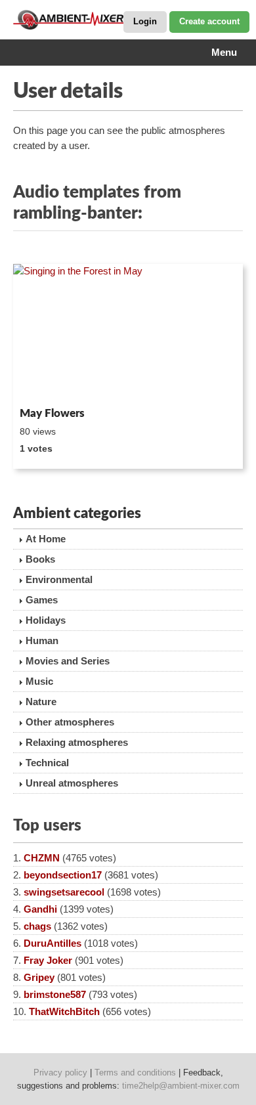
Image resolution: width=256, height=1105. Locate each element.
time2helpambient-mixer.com (181, 1086)
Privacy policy (60, 1072)
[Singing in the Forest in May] (128, 333)
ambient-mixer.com (78, 19)
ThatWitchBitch (64, 1011)
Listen (45, 384)
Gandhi (40, 909)
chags (37, 926)
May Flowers (52, 413)
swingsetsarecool (64, 892)
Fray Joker (48, 960)
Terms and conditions (135, 1072)
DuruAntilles (52, 943)
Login (145, 21)
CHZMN (42, 857)
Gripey (39, 977)
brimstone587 (55, 994)
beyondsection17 (63, 874)
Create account (209, 21)
